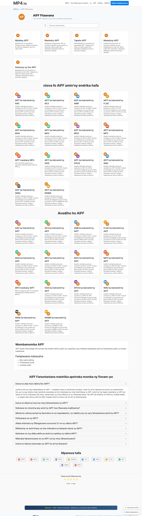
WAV (96, 459)
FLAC (109, 459)
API (94, 3)
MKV (46, 459)
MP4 (67, 3)
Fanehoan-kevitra (132, 507)
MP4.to (16, 9)
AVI (84, 459)
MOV (58, 459)
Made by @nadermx (132, 512)
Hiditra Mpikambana (120, 3)
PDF (78, 465)
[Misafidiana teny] (90, 3)
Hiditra (107, 3)
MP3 (34, 459)
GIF (121, 459)
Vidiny (100, 3)
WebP (65, 465)
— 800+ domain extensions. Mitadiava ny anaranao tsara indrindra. (71, 508)
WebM (72, 459)
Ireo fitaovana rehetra (79, 3)
